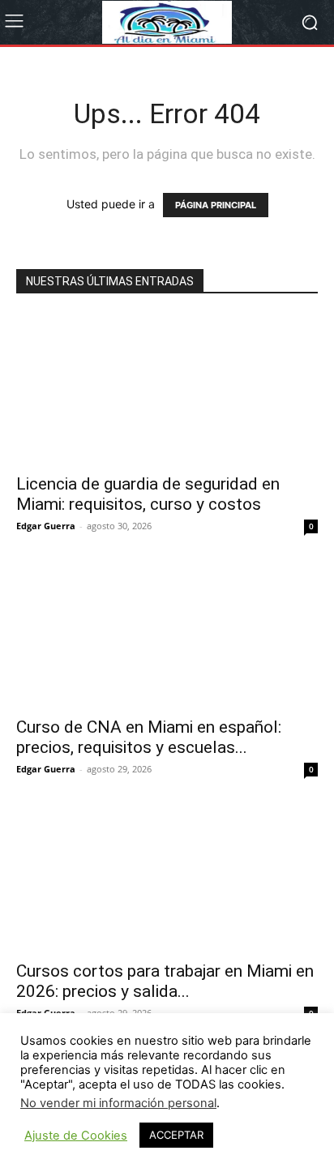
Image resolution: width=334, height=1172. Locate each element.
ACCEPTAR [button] (176, 1134)
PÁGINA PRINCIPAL (215, 205)
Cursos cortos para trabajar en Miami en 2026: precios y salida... (165, 981)
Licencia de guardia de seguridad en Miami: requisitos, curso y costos (148, 494)
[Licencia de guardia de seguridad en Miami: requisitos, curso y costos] (167, 389)
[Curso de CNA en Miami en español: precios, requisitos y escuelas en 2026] (167, 633)
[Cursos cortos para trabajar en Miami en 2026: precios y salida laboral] (167, 876)
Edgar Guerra (45, 526)
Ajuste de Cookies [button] (75, 1135)
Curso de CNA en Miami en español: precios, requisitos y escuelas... (148, 737)
